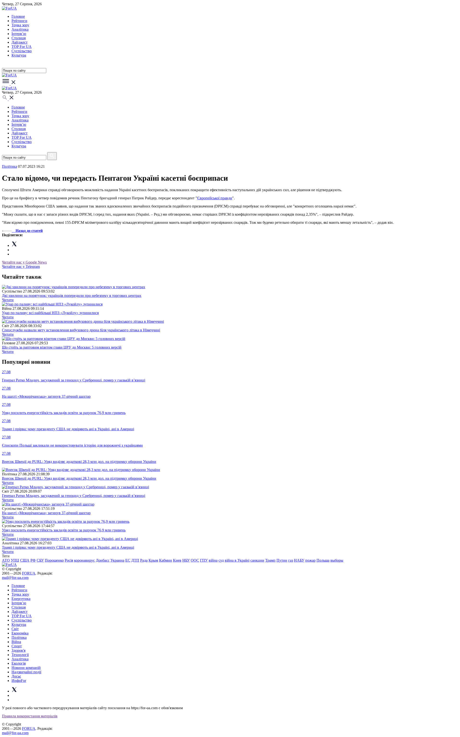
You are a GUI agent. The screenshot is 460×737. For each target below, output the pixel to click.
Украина (117, 560)
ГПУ (204, 560)
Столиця (19, 38)
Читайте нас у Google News (24, 262)
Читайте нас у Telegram (21, 267)
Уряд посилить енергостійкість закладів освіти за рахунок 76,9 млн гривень (64, 530)
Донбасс (102, 560)
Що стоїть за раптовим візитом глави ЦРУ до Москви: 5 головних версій (61, 347)
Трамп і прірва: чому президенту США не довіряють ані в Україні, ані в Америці (68, 547)
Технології (20, 655)
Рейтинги (19, 21)
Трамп (270, 560)
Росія (69, 560)
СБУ (40, 560)
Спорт (17, 646)
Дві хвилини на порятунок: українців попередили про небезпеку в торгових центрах (71, 296)
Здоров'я (18, 650)
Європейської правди (214, 198)
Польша (322, 560)
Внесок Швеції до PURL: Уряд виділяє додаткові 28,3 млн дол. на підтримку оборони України (79, 478)
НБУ (186, 560)
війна (213, 560)
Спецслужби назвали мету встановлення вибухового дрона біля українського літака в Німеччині (81, 330)
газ (290, 560)
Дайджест (20, 42)
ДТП (135, 560)
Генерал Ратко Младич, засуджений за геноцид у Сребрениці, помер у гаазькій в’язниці (73, 496)
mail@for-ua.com (15, 578)
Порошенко (54, 560)
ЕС (127, 560)
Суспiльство (22, 51)
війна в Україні (237, 560)
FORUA (28, 573)
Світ (15, 629)
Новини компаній (26, 668)
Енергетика (21, 599)
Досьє (16, 676)
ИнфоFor (19, 681)
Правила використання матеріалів (30, 716)
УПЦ (15, 560)
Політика (19, 637)
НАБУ (299, 560)
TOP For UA (22, 47)
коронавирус (84, 560)
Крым (153, 560)
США (24, 560)
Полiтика (9, 166)
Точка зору (20, 25)
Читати (8, 300)
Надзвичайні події (26, 672)
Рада (144, 560)
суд (221, 560)
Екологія (19, 663)
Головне (18, 16)
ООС (195, 560)
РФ (33, 560)
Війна (16, 642)
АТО (6, 560)
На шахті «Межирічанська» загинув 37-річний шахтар (46, 513)
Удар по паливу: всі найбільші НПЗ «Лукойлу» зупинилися (50, 313)
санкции (257, 560)
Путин (281, 560)
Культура (19, 55)
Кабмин (165, 560)
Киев (177, 560)
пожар (310, 560)
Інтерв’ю (19, 34)
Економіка (20, 633)
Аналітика (20, 29)
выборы (336, 560)
